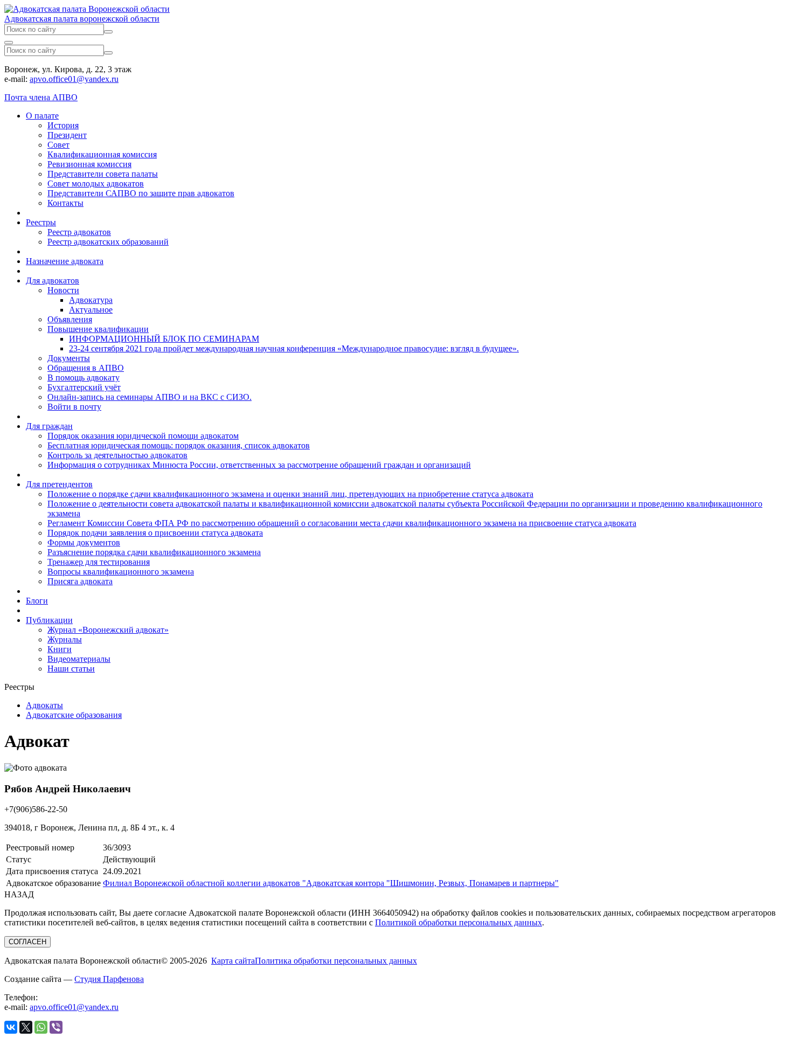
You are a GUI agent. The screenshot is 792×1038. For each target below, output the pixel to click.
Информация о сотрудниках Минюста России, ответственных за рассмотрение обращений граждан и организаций (259, 464)
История (63, 125)
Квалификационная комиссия (102, 154)
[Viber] (56, 1027)
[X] (25, 1027)
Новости (63, 290)
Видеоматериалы (78, 658)
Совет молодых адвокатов (95, 183)
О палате (42, 115)
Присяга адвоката (80, 581)
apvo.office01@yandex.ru (74, 79)
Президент (67, 135)
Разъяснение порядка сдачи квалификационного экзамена (154, 552)
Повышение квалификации (98, 329)
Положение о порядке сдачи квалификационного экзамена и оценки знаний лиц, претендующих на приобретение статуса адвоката (290, 494)
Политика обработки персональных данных (336, 960)
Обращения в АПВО (85, 367)
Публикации (49, 620)
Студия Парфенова (109, 979)
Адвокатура (91, 300)
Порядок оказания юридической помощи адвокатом (143, 435)
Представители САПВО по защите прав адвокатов (140, 193)
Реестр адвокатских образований (108, 241)
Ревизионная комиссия (89, 164)
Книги (59, 649)
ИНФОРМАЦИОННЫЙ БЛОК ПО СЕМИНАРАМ (164, 338)
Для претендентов (59, 484)
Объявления (69, 319)
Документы (68, 358)
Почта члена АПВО (41, 97)
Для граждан (49, 426)
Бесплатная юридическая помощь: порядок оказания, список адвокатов (178, 445)
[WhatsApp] (40, 1027)
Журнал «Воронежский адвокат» (108, 629)
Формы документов (83, 542)
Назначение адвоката (64, 261)
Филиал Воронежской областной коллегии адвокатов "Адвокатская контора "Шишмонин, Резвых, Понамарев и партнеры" (331, 883)
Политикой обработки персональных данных (458, 922)
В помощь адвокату (83, 377)
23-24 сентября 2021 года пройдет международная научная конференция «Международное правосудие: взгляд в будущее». (294, 348)
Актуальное (91, 309)
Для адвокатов (52, 280)
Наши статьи (71, 668)
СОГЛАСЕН (27, 942)
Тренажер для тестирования (98, 561)
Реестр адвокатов (79, 232)
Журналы (64, 639)
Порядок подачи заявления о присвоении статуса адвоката (155, 532)
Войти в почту (74, 406)
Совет (58, 144)
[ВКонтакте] (10, 1027)
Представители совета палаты (102, 173)
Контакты (65, 202)
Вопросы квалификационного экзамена (120, 571)
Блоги (37, 600)
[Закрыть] (8, 42)
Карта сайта (233, 960)
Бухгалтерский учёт (84, 387)
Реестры (41, 222)
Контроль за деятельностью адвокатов (117, 455)
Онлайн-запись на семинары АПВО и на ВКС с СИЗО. (149, 397)
